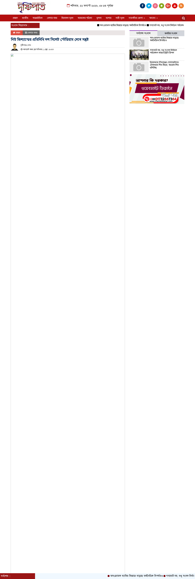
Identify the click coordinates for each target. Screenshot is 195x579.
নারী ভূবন (120, 18)
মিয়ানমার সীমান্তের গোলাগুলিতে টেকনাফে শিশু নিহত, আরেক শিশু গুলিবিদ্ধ (164, 65)
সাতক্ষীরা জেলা (136, 18)
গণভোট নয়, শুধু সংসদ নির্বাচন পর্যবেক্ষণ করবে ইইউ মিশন (163, 51)
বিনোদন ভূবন (67, 18)
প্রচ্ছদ (15, 18)
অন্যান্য (152, 18)
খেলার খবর (52, 18)
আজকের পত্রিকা (85, 18)
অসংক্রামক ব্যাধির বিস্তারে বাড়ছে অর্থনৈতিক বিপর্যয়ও (118, 25)
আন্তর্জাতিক (38, 18)
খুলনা (98, 18)
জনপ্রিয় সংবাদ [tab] (171, 33)
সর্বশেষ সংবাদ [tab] (143, 33)
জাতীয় (25, 18)
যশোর (108, 18)
